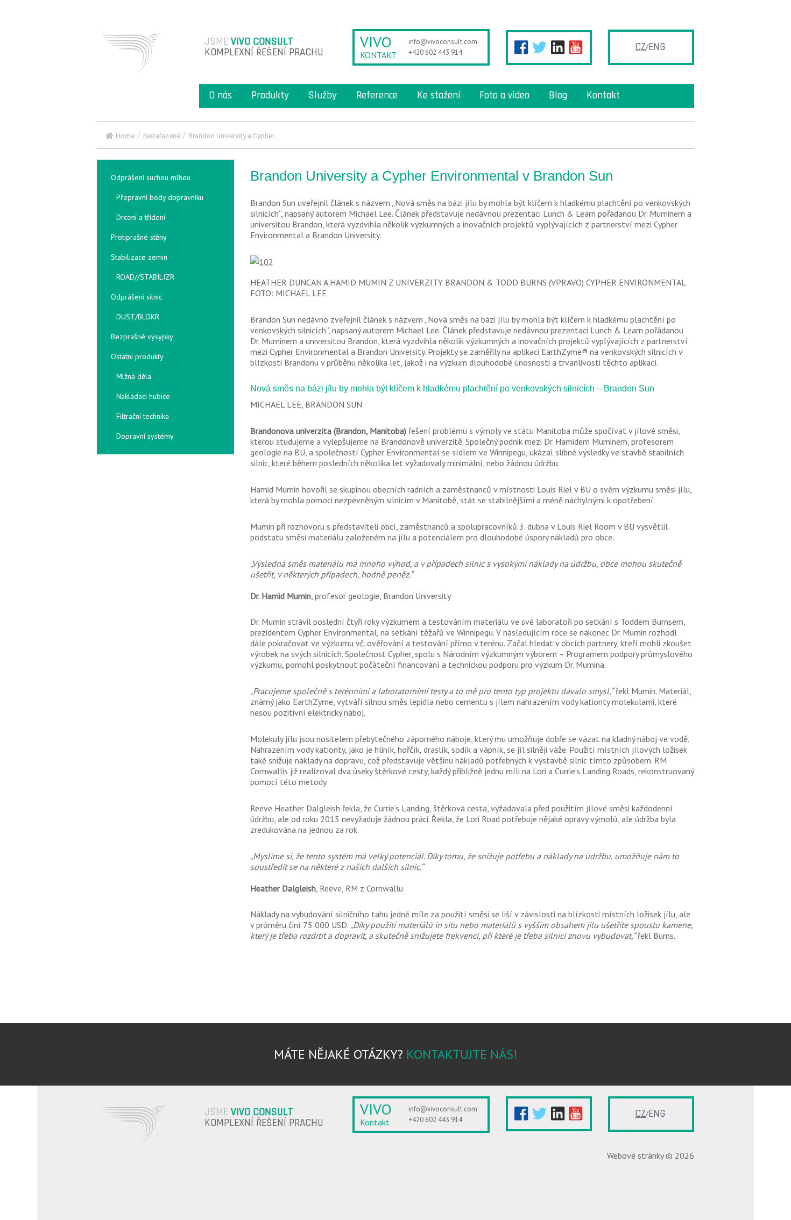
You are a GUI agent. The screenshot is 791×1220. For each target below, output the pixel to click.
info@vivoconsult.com (442, 41)
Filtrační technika (142, 416)
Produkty (270, 95)
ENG (656, 47)
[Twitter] (539, 47)
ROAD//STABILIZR (145, 277)
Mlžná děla (133, 376)
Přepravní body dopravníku (159, 197)
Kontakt (603, 95)
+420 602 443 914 (435, 52)
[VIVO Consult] (135, 51)
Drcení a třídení (140, 217)
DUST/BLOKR (137, 317)
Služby (322, 95)
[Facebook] (521, 47)
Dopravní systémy (145, 436)
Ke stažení (438, 95)
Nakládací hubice (143, 396)
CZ (640, 47)
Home (125, 136)
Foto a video (504, 95)
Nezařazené (161, 136)
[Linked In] (557, 47)
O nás (220, 95)
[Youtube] (575, 47)
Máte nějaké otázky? (396, 1054)
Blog (558, 95)
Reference (377, 95)
